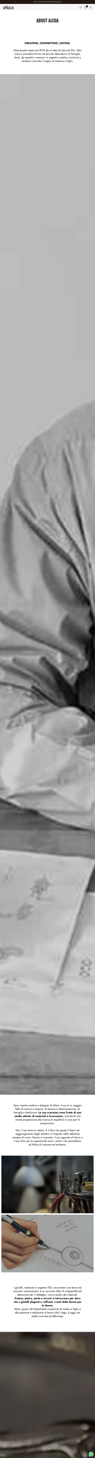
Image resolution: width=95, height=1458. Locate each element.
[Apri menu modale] (90, 7)
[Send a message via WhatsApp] (91, 1454)
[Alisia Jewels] (8, 7)
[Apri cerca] (80, 7)
